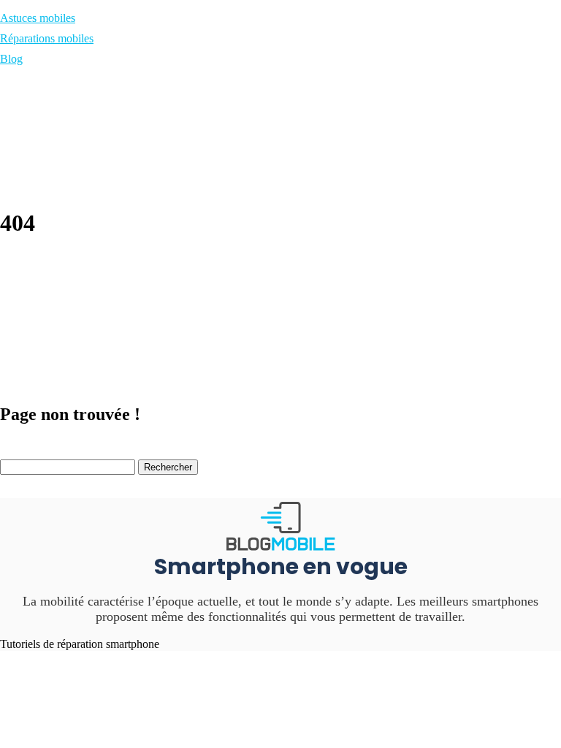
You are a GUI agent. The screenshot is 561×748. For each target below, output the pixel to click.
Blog (11, 59)
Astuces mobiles (37, 18)
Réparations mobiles (47, 38)
